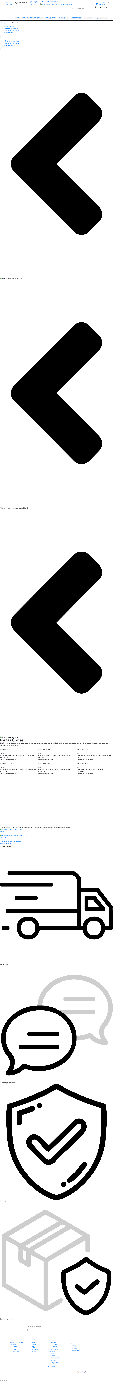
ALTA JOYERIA (32, 1341)
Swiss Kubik (54, 1358)
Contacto (73, 1345)
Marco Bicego (35, 1349)
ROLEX (12, 1341)
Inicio (2, 23)
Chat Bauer (74, 1348)
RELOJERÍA (13, 1344)
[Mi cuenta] (99, 7)
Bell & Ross (16, 1351)
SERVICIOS (70, 1343)
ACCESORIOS (51, 1352)
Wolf (52, 1364)
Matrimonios (8, 23)
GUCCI (33, 1348)
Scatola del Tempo (56, 1357)
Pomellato (34, 1353)
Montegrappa (54, 1362)
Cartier (15, 1346)
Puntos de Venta (75, 1347)
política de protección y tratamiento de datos (52, 1330)
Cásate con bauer (9, 26)
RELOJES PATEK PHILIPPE (17, 1342)
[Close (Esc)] (0, 1380)
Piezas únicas (54, 1349)
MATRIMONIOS (52, 1341)
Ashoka (34, 1344)
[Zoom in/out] (6, 1380)
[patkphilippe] (10, 3)
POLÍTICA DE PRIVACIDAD (33, 1374)
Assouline (53, 1360)
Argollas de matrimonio (11, 30)
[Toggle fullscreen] (4, 1380)
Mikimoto (34, 1351)
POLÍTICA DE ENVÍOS (15, 1374)
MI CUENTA (70, 1341)
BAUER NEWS (51, 1366)
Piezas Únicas (8, 33)
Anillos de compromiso (11, 28)
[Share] (2, 1380)
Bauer (33, 1342)
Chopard (15, 1348)
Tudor (15, 1349)
